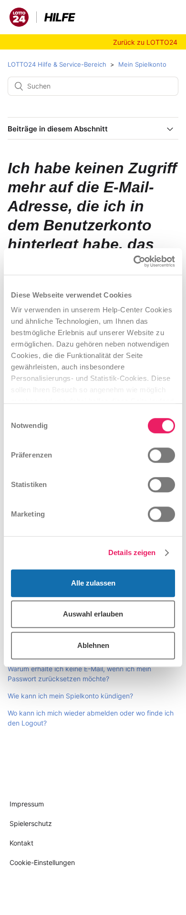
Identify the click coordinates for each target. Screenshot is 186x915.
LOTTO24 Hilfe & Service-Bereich (57, 64)
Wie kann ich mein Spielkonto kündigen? (70, 696)
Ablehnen (93, 645)
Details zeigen (131, 552)
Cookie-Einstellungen (42, 862)
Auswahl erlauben (93, 614)
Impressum (27, 804)
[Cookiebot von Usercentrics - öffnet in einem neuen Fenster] (134, 261)
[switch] (161, 455)
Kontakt (21, 843)
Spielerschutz (31, 823)
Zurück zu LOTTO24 (145, 42)
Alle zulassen (93, 583)
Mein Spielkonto (142, 64)
